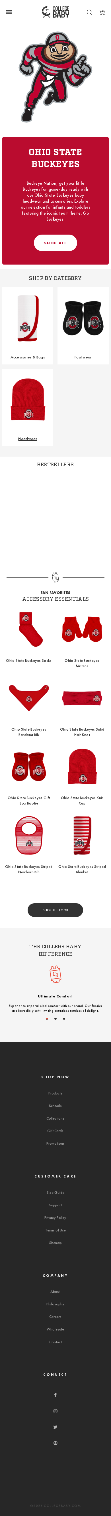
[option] (55, 991)
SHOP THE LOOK (55, 910)
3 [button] (64, 1019)
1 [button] (47, 1019)
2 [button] (56, 1019)
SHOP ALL (55, 243)
